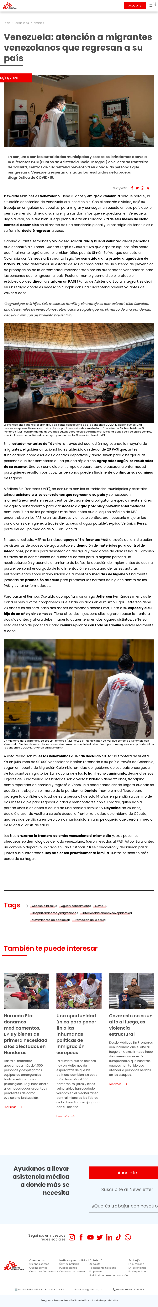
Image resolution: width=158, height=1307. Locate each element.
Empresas (95, 1271)
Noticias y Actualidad (74, 1260)
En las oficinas (137, 1268)
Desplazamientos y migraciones (55, 913)
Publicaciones (68, 1268)
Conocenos (37, 1260)
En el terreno (136, 1264)
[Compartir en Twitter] (137, 188)
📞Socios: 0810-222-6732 (128, 1289)
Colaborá (96, 1260)
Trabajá (134, 1260)
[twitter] (100, 1237)
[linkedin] (109, 1237)
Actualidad (22, 23)
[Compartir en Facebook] (132, 188)
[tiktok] (118, 1237)
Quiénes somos (39, 1264)
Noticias (39, 23)
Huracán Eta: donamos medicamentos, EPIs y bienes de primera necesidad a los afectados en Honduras (25, 1034)
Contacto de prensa (72, 1271)
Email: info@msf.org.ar (89, 1289)
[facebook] (81, 1237)
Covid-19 (101, 906)
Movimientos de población (51, 920)
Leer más (10, 1107)
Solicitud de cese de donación (108, 1275)
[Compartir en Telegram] (147, 188)
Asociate (95, 1264)
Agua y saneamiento (76, 906)
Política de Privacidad (84, 1300)
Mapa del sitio (109, 1300)
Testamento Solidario (102, 1268)
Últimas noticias (69, 1264)
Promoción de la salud (90, 920)
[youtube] (90, 1237)
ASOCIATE (135, 5)
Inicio (7, 23)
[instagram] (72, 1237)
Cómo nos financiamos (44, 1271)
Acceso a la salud (44, 906)
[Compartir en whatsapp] (142, 188)
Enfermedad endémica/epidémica (107, 913)
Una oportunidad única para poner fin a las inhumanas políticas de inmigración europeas (76, 1034)
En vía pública (137, 1271)
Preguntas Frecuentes (54, 1300)
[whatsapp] (128, 1237)
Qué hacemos (38, 1268)
